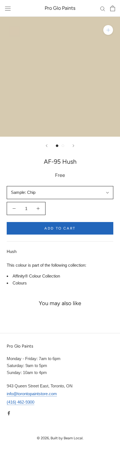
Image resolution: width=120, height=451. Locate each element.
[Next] (73, 145)
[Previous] (46, 145)
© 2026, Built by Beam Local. (60, 438)
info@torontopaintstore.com (32, 393)
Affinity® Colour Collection (36, 276)
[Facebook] (9, 412)
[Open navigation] (8, 8)
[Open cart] (112, 8)
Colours (20, 283)
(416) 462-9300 (20, 402)
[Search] (102, 8)
